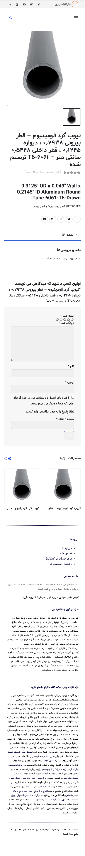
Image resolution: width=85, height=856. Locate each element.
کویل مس (15, 778)
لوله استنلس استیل (27, 795)
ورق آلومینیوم (15, 765)
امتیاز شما (67, 316)
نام (71, 366)
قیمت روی (27, 752)
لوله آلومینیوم (70, 769)
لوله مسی (18, 773)
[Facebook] (39, 4)
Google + (52, 219)
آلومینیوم (60, 206)
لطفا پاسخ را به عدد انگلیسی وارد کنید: (50, 412)
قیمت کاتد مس (70, 778)
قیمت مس (42, 773)
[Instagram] (17, 4)
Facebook (77, 219)
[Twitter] (31, 4)
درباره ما (67, 548)
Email (44, 219)
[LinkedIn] (10, 4)
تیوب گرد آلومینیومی (44, 206)
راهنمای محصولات (61, 564)
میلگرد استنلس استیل (48, 799)
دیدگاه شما (66, 323)
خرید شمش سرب (41, 786)
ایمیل (69, 382)
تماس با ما (65, 553)
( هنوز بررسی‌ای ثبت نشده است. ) (43, 172)
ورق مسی (41, 778)
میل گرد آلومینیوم (51, 769)
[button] (10, 458)
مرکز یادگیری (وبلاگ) (59, 559)
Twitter (69, 219)
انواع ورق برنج (41, 791)
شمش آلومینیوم (47, 760)
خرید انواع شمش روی (43, 756)
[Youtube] (24, 4)
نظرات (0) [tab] (67, 235)
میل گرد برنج (25, 791)
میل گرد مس (28, 778)
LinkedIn (60, 219)
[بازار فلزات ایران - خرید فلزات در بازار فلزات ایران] (66, 4)
